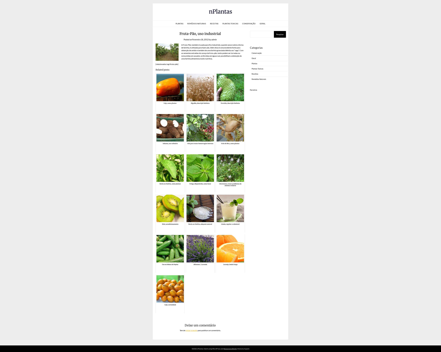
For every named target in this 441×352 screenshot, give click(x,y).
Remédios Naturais (196, 24)
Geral (263, 24)
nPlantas (220, 11)
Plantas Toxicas (230, 24)
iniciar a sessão (191, 330)
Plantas (179, 24)
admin (214, 39)
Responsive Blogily (230, 349)
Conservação (249, 24)
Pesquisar (280, 34)
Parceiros (253, 90)
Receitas (214, 24)
